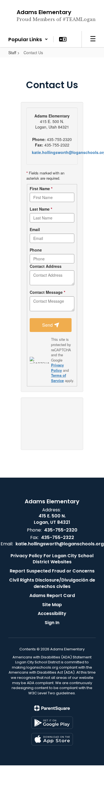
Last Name (41, 209)
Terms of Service (58, 378)
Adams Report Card (52, 595)
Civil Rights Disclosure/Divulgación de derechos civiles (52, 583)
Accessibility (52, 613)
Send (48, 325)
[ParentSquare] (52, 708)
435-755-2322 (57, 537)
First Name (41, 188)
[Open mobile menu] (93, 39)
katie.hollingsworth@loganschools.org (60, 544)
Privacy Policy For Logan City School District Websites (52, 559)
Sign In (52, 622)
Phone (36, 250)
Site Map (52, 604)
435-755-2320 (60, 530)
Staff (12, 52)
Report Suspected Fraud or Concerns (52, 571)
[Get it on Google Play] (52, 722)
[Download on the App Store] (52, 739)
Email (35, 229)
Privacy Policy (57, 367)
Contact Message (47, 292)
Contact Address (46, 266)
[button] (28, 39)
